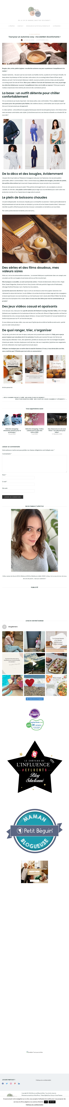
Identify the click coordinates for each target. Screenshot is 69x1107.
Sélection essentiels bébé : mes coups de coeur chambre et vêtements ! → (41, 399)
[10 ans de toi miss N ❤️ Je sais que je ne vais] (34, 663)
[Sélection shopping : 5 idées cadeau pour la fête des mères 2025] (34, 419)
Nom (4, 475)
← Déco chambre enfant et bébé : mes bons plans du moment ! (23, 397)
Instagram (30, 178)
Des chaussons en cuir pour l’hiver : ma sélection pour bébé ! (57, 430)
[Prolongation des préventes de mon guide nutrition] (56, 685)
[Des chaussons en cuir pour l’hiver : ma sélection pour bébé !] (57, 419)
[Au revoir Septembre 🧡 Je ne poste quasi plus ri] (34, 641)
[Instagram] (10, 1083)
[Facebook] (2, 1083)
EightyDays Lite (49, 1095)
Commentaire (7, 454)
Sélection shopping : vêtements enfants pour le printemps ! (12, 430)
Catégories (56, 26)
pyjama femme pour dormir (33, 110)
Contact (20, 26)
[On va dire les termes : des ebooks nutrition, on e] (56, 641)
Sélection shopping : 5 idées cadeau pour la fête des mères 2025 (34, 430)
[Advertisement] (15, 601)
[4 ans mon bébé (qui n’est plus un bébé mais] (56, 663)
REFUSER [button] (52, 1102)
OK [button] (46, 1102)
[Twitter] (6, 1083)
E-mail (4, 481)
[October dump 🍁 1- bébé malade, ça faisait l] (12, 641)
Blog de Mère (29, 40)
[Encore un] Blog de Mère (38, 1093)
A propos (12, 26)
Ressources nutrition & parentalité (38, 26)
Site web (4, 488)
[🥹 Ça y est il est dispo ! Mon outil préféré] (12, 663)
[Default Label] (14, 1083)
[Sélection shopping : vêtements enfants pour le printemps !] (12, 419)
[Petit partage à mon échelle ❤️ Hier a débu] (34, 685)
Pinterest (22, 178)
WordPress (37, 1095)
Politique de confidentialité (43, 1080)
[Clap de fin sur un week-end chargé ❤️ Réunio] (12, 685)
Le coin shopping (34, 34)
